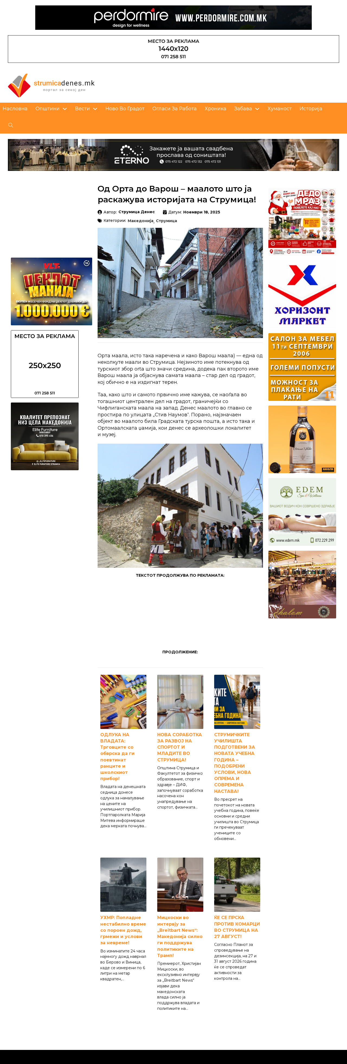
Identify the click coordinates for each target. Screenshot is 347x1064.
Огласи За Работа (174, 108)
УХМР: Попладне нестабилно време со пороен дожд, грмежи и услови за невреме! (123, 930)
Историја (311, 108)
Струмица (166, 221)
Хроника (215, 108)
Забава (243, 108)
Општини (48, 108)
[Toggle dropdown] (64, 108)
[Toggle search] (11, 125)
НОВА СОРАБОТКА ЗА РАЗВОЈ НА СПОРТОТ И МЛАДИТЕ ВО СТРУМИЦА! (179, 747)
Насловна (15, 108)
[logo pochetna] (51, 85)
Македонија (140, 221)
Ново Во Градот (124, 108)
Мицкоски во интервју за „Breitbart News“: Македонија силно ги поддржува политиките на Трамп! (180, 936)
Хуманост (280, 108)
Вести (82, 108)
